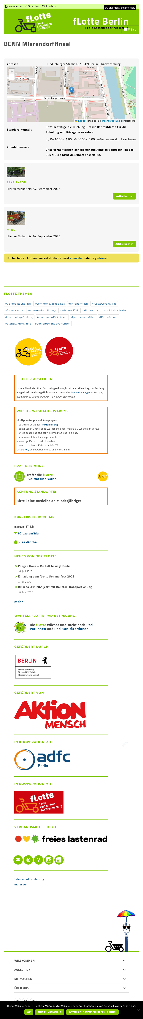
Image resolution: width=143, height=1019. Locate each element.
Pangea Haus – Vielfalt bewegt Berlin (44, 566)
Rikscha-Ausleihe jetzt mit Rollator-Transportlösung (55, 587)
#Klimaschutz (91, 310)
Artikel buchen (124, 196)
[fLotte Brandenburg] (61, 351)
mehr (18, 601)
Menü (132, 29)
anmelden (77, 258)
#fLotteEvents (14, 310)
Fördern (51, 6)
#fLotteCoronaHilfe (104, 303)
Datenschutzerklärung (28, 879)
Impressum (20, 884)
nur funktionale (49, 1012)
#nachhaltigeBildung (19, 317)
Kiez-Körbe (27, 542)
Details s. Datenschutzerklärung (92, 1012)
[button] (71, 90)
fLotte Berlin (101, 21)
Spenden (33, 6)
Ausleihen (22, 969)
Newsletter (15, 6)
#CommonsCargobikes (50, 303)
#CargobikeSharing (18, 303)
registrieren (100, 258)
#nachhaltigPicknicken (52, 317)
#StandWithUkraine (18, 323)
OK (29, 1012)
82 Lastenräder (28, 533)
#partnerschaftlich (83, 317)
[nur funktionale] (138, 1010)
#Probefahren (108, 317)
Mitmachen (23, 979)
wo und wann (45, 478)
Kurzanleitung (50, 424)
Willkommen (24, 960)
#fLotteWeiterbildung (41, 310)
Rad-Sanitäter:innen (71, 628)
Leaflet (81, 120)
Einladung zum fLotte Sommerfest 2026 (46, 576)
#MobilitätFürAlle (115, 310)
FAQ (27, 449)
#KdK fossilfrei (69, 310)
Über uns (21, 988)
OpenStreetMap (111, 120)
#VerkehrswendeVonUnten (53, 323)
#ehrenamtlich (78, 303)
